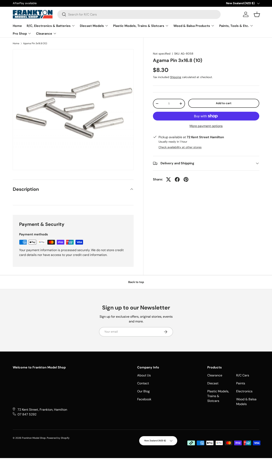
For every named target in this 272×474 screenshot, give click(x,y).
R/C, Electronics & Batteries (49, 26)
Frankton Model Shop (34, 438)
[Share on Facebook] (177, 179)
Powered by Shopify (58, 438)
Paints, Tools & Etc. (234, 26)
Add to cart (223, 103)
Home (17, 26)
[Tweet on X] (168, 179)
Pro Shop (20, 33)
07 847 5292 (27, 414)
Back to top (136, 282)
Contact (143, 383)
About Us (144, 375)
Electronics (244, 391)
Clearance (44, 33)
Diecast (212, 383)
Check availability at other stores (180, 147)
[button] (256, 14)
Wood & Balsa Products (192, 26)
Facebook (144, 399)
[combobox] (139, 14)
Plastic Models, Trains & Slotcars (139, 26)
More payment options (206, 126)
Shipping (175, 77)
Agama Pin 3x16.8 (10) (35, 43)
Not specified (161, 53)
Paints (240, 383)
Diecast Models (92, 26)
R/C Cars (242, 375)
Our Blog (143, 391)
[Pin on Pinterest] (186, 179)
